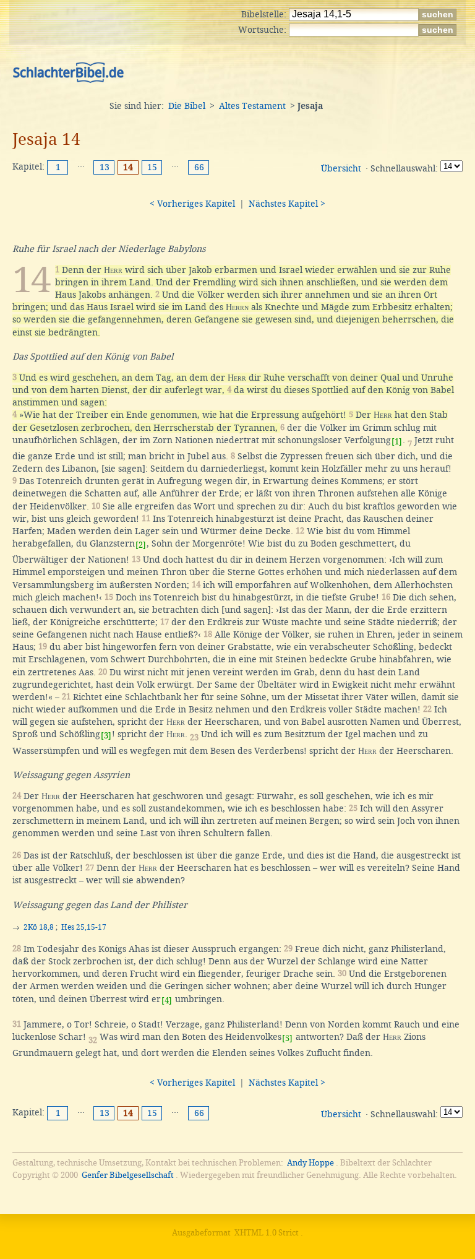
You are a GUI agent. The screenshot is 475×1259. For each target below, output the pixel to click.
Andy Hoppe (310, 1162)
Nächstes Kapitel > (287, 204)
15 (152, 167)
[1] (397, 441)
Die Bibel (186, 106)
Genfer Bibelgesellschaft (128, 1175)
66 (199, 167)
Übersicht (341, 168)
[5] (287, 1038)
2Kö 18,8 (39, 927)
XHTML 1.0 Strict (266, 1232)
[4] (166, 1000)
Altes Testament (252, 106)
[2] (140, 545)
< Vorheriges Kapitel (192, 204)
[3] (106, 735)
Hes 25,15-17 (83, 927)
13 (104, 167)
